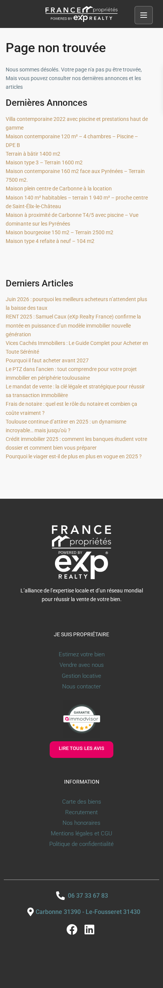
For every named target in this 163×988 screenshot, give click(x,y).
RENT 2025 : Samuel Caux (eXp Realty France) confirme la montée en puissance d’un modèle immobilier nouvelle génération (73, 325)
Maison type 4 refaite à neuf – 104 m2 (50, 241)
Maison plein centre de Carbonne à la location (59, 189)
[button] (144, 15)
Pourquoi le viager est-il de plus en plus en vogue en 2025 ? (74, 456)
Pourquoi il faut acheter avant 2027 (47, 360)
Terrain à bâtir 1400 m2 (33, 154)
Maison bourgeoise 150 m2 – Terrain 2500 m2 (59, 232)
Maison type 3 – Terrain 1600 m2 (44, 162)
